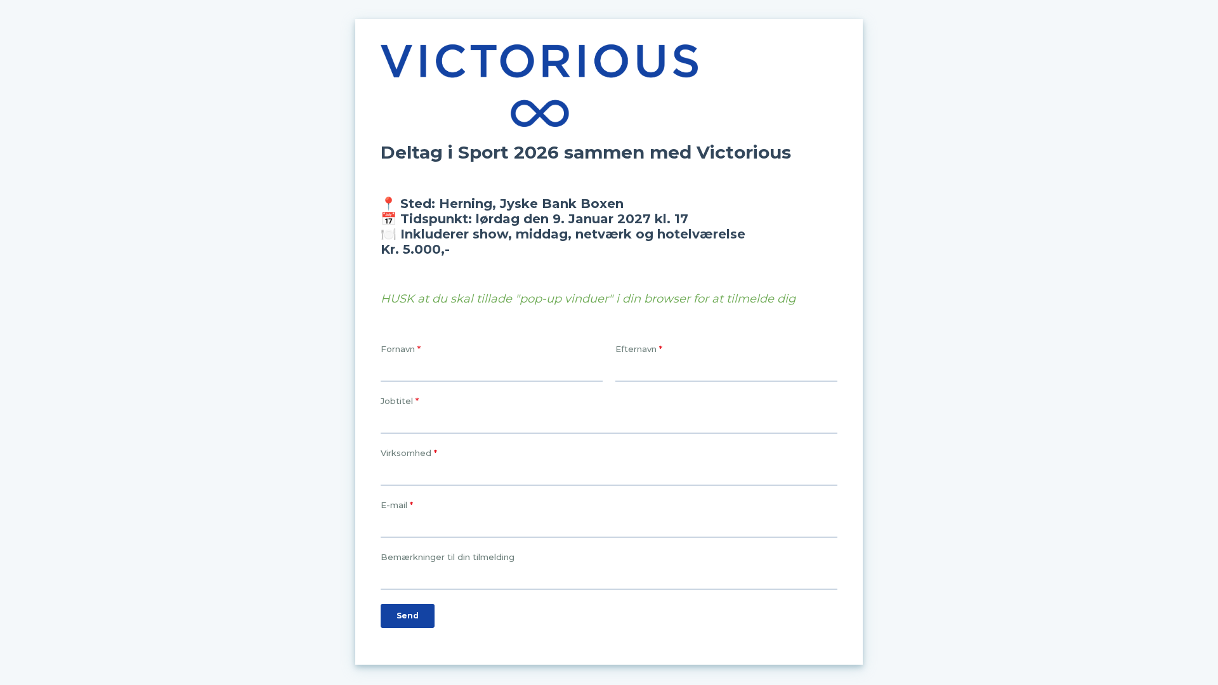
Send (407, 615)
